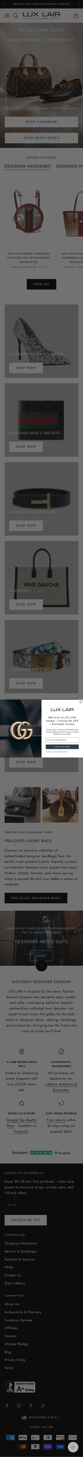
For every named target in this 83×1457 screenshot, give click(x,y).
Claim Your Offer (62, 747)
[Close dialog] (80, 701)
